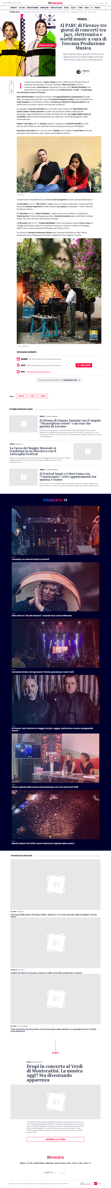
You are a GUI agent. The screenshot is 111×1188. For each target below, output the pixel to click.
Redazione (86, 71)
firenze (43, 396)
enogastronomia (32, 8)
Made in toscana (56, 8)
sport (85, 12)
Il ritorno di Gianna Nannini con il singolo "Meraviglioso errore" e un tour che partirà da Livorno (70, 423)
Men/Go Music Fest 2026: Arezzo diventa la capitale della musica (43, 843)
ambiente (13, 8)
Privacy (19, 1183)
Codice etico (33, 1183)
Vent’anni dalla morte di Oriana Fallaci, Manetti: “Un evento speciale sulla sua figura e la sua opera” (53, 915)
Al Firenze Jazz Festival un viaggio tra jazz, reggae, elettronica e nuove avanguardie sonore (52, 729)
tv (91, 8)
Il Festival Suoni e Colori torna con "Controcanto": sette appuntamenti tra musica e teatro (68, 476)
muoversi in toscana (59, 12)
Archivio (65, 1183)
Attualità (13, 970)
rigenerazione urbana (77, 12)
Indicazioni (85, 365)
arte (89, 12)
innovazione (44, 8)
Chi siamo (53, 1183)
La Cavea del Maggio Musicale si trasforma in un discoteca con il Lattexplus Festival (33, 451)
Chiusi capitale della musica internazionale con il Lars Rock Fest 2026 (45, 787)
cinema (44, 12)
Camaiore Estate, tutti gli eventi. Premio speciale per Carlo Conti (43, 672)
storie (80, 8)
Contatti (59, 1183)
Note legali (12, 1183)
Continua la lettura (55, 1139)
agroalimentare (36, 12)
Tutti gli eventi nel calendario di (50, 380)
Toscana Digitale (26, 12)
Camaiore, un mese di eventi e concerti (30, 559)
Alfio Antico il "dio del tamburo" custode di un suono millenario (42, 615)
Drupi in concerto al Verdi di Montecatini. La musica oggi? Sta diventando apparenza (55, 1072)
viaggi (87, 8)
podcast (97, 8)
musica (66, 8)
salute (73, 8)
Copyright (46, 1183)
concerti (21, 396)
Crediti (40, 1183)
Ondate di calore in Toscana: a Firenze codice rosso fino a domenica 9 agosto (46, 973)
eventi (68, 12)
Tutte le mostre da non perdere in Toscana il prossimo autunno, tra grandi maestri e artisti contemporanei (53, 1030)
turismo (94, 12)
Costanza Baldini (52, 416)
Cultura (13, 911)
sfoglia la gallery (46, 45)
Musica (82, 19)
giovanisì (49, 12)
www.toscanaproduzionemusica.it (38, 372)
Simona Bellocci (37, 1062)
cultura (22, 8)
